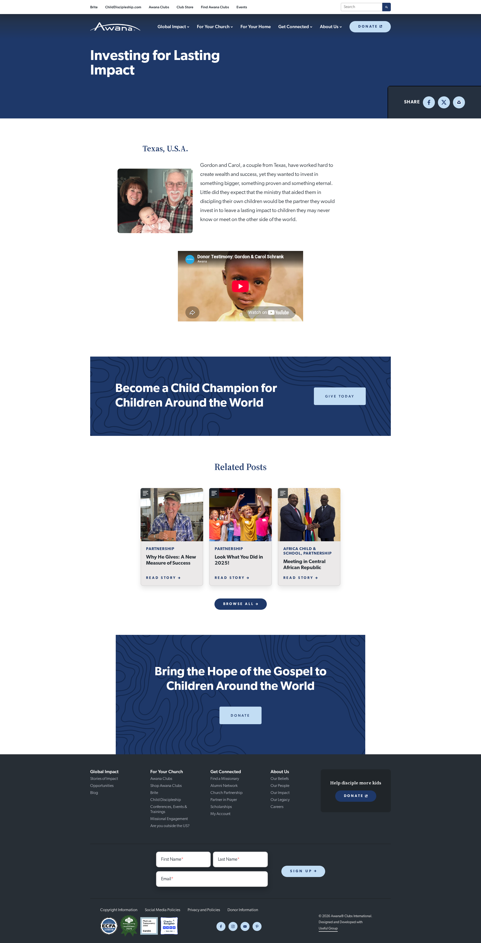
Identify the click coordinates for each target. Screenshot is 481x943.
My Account (220, 814)
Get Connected (294, 26)
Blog (94, 793)
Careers (277, 807)
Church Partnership (226, 793)
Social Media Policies (162, 910)
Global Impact (172, 26)
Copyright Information (118, 910)
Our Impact (280, 793)
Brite (94, 7)
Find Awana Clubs (215, 7)
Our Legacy (280, 800)
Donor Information (242, 910)
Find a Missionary (224, 779)
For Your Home (256, 26)
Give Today (339, 396)
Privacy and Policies (204, 910)
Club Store (185, 7)
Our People (280, 786)
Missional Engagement (169, 819)
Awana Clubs (159, 7)
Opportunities (101, 786)
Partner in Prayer (223, 800)
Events (241, 7)
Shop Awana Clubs (166, 786)
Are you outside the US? (170, 826)
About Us (329, 26)
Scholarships (221, 807)
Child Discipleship (165, 800)
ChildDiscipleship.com (123, 7)
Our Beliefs (280, 779)
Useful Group (328, 928)
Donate (240, 715)
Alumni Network (223, 786)
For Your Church (213, 26)
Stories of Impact (104, 779)
